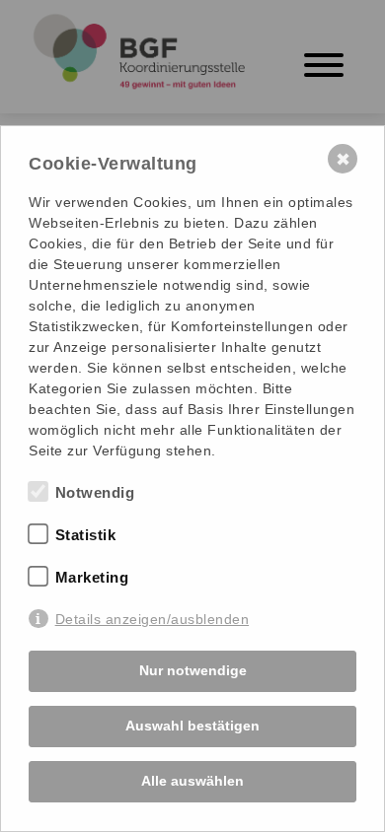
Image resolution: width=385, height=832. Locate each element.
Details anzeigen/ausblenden (152, 619)
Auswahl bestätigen (192, 725)
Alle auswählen (192, 781)
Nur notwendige (193, 670)
